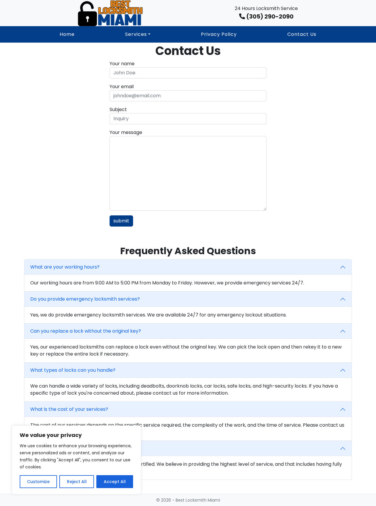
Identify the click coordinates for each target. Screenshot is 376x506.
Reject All (77, 482)
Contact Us (301, 34)
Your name (122, 63)
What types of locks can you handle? (72, 370)
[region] (76, 459)
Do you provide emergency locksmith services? (85, 299)
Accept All (115, 482)
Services (136, 34)
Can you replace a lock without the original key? (85, 331)
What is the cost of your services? (69, 409)
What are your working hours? (65, 267)
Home (67, 34)
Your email (122, 86)
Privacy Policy (219, 34)
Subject (118, 109)
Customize (38, 482)
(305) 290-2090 (269, 16)
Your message (126, 132)
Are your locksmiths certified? (64, 448)
